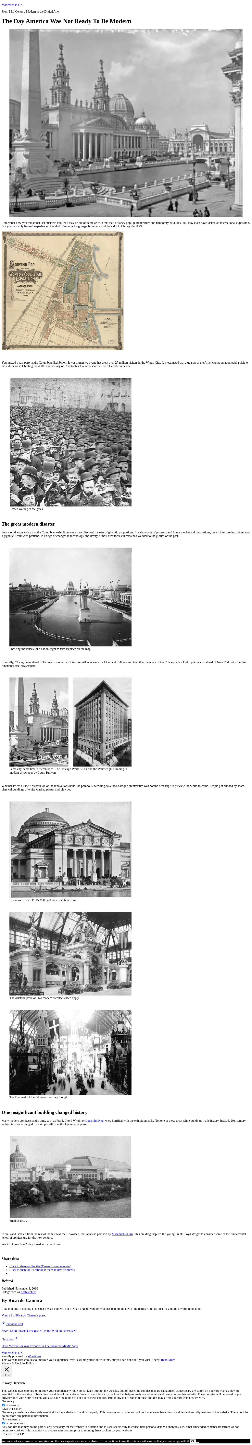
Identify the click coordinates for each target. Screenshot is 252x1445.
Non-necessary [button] (11, 1419)
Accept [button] (155, 1359)
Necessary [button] (8, 1401)
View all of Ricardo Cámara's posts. (24, 1315)
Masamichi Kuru (122, 1234)
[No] (197, 1442)
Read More (168, 1359)
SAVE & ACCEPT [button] (14, 1434)
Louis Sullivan (94, 1120)
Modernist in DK (12, 4)
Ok (193, 1441)
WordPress (34, 1356)
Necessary (12, 1405)
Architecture (28, 1292)
